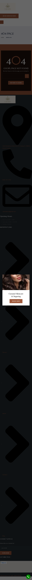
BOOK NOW (16, 301)
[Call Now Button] (28, 577)
